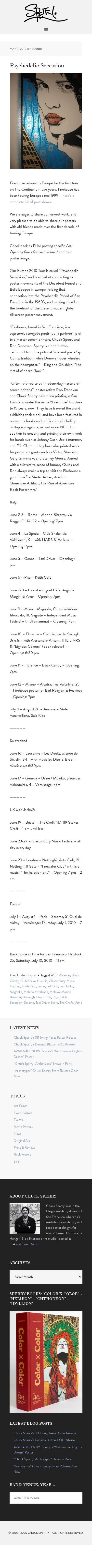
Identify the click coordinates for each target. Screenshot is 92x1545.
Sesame (29, 1002)
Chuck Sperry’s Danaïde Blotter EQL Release (44, 1044)
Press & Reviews (24, 1147)
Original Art (22, 1140)
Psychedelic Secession (37, 65)
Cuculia (42, 980)
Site (16, 1161)
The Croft (66, 1002)
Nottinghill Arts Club (36, 997)
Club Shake (28, 980)
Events (32, 975)
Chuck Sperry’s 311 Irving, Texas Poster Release (45, 1037)
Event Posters (23, 1112)
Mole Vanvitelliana (36, 991)
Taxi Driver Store (47, 1002)
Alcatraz (64, 975)
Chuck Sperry (46, 12)
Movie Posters (23, 1126)
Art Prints (20, 1105)
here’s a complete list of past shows (42, 199)
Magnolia (16, 991)
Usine (78, 1002)
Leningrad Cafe (48, 986)
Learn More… (31, 1244)
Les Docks (66, 986)
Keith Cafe (29, 986)
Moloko (55, 991)
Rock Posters (22, 1154)
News (17, 1133)
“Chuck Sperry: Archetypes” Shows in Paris (43, 1063)
